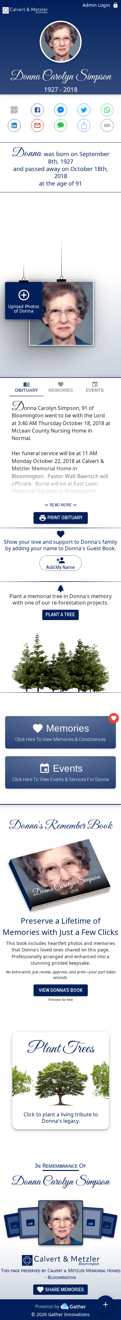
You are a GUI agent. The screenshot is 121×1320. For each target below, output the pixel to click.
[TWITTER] (83, 109)
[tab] (26, 387)
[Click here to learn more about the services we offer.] (60, 1261)
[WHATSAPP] (107, 109)
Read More (61, 505)
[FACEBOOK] (37, 109)
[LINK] (107, 125)
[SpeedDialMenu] (105, 1304)
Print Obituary (64, 517)
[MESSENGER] (60, 109)
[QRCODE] (14, 109)
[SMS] (60, 125)
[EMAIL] (37, 125)
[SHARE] (83, 125)
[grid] (60, 295)
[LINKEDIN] (14, 125)
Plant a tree (60, 614)
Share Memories (64, 1289)
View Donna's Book (61, 990)
